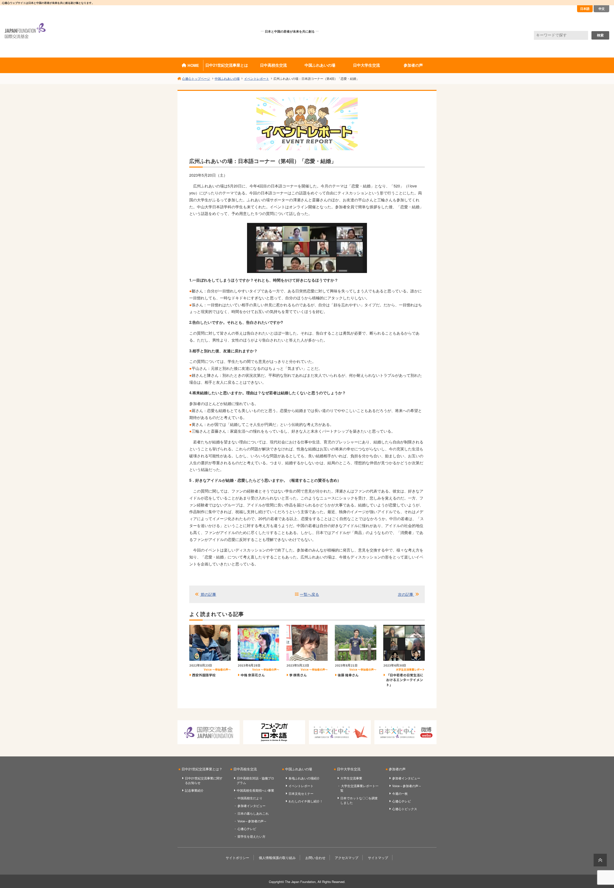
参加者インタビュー (251, 805)
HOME (193, 65)
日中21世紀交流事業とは (226, 65)
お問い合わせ (315, 857)
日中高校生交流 (273, 65)
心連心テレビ (246, 828)
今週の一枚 (400, 793)
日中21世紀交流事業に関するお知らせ (204, 780)
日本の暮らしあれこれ (253, 813)
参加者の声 (413, 65)
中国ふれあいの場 (320, 65)
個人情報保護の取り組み (277, 857)
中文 (601, 8)
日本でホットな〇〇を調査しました (359, 800)
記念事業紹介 (194, 790)
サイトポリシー (237, 857)
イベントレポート (301, 786)
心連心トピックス (404, 809)
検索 (600, 35)
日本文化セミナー (301, 793)
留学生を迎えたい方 (251, 836)
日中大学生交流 (366, 65)
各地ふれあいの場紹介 (304, 778)
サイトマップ (378, 857)
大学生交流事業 (351, 778)
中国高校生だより (249, 798)
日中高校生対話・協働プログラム (255, 780)
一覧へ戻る (309, 594)
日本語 (585, 8)
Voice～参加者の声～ (252, 821)
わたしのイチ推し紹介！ (306, 801)
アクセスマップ (346, 857)
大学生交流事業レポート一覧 (359, 788)
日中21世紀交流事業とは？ (202, 768)
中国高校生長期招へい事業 (255, 790)
